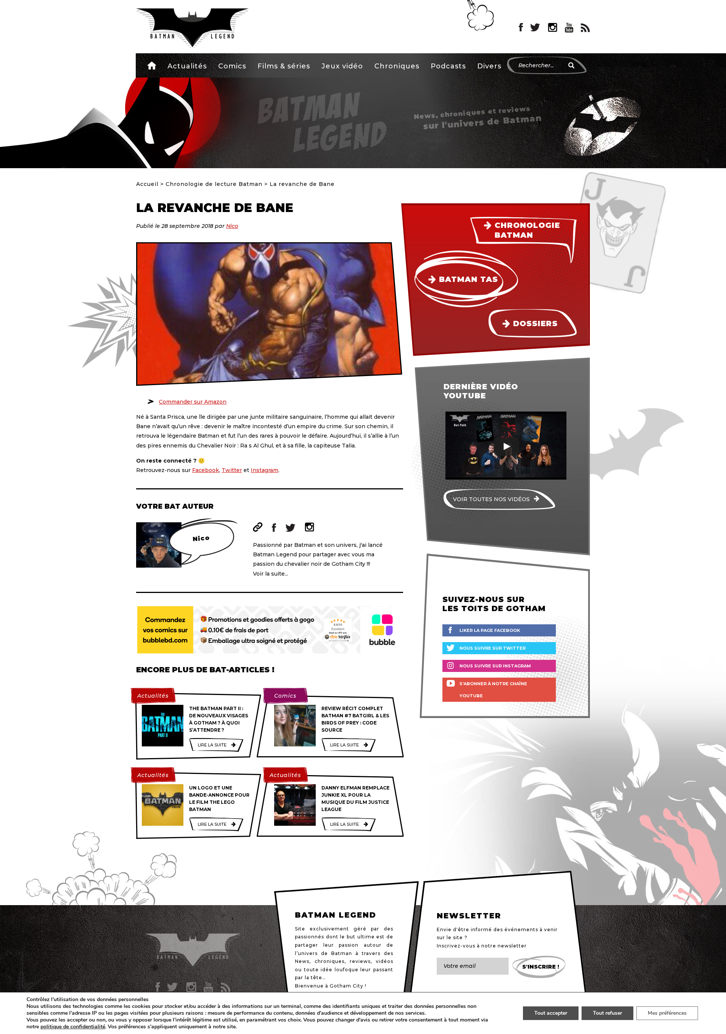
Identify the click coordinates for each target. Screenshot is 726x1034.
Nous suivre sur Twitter (492, 648)
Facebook (205, 470)
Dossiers (535, 323)
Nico (232, 226)
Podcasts (448, 66)
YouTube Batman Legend (569, 28)
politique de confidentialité (72, 1026)
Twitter (232, 470)
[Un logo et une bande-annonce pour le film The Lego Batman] (162, 805)
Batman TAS (468, 279)
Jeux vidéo (342, 66)
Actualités (187, 66)
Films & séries (284, 66)
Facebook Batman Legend (521, 28)
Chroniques (396, 66)
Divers (489, 66)
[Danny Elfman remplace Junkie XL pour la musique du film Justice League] (295, 805)
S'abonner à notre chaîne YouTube (493, 689)
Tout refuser (607, 1013)
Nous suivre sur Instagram (495, 666)
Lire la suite (212, 745)
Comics (232, 66)
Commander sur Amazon (192, 401)
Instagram (264, 470)
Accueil (152, 65)
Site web (257, 527)
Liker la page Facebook (489, 630)
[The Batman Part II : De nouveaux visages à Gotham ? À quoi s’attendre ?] (162, 725)
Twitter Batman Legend (535, 28)
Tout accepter (550, 1013)
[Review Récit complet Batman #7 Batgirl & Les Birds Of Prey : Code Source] (295, 725)
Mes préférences (667, 1013)
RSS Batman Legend (585, 28)
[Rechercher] (571, 65)
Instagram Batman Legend (552, 28)
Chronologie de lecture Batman (214, 184)
